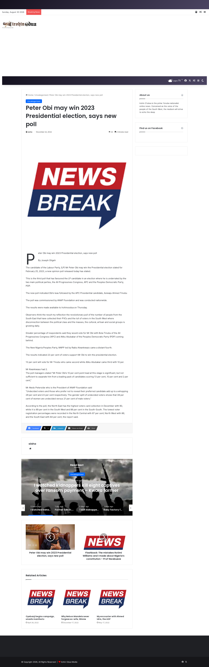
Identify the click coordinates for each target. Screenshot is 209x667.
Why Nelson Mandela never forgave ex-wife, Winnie (75, 618)
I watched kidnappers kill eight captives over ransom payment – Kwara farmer (77, 487)
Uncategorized (41, 95)
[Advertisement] (104, 55)
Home (30, 95)
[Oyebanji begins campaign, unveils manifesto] (41, 598)
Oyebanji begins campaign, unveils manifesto (40, 618)
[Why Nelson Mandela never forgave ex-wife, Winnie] (77, 598)
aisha (30, 132)
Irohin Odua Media (69, 662)
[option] (77, 487)
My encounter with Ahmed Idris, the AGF (110, 618)
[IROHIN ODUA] (19, 24)
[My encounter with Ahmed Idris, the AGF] (112, 598)
